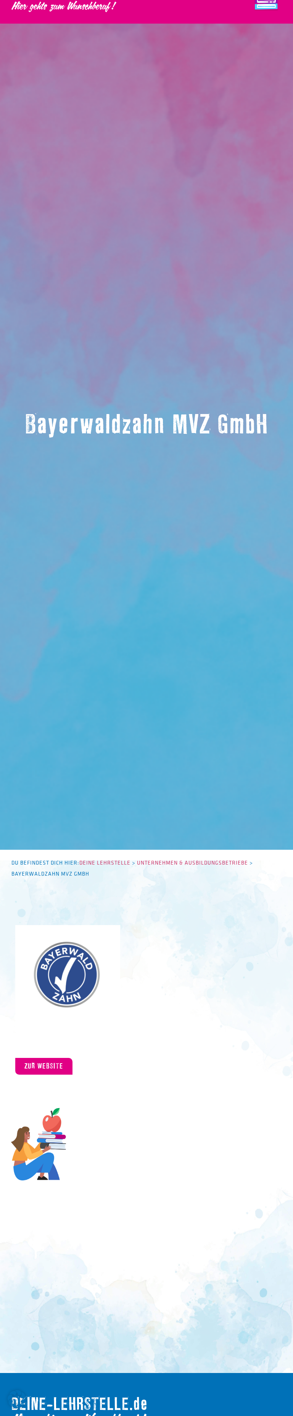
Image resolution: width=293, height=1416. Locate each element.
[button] (17, 1399)
